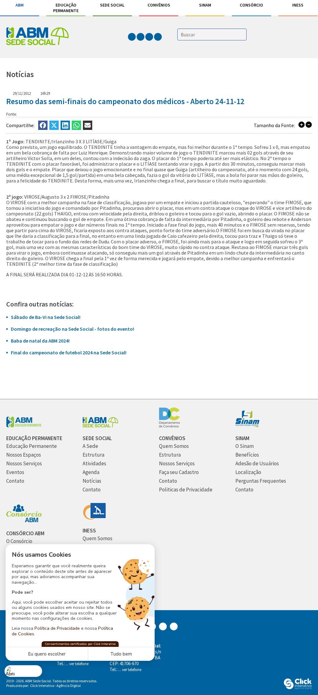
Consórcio (251, 5)
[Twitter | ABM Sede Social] (149, 36)
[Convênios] (169, 426)
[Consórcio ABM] (24, 521)
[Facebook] (43, 125)
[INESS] (94, 518)
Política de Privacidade (57, 628)
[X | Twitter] (54, 125)
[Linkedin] (65, 125)
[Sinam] (247, 426)
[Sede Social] (100, 426)
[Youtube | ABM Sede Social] (158, 36)
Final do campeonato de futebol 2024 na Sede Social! (68, 352)
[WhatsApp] (76, 125)
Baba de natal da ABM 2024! (40, 340)
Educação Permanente (66, 7)
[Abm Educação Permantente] (24, 426)
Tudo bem (121, 654)
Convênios (159, 5)
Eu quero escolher (47, 654)
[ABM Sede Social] (37, 36)
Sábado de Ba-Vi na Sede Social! (45, 317)
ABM (20, 5)
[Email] (87, 125)
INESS (297, 5)
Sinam (205, 5)
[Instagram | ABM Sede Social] (141, 36)
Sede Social (112, 5)
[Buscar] (241, 35)
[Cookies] (23, 671)
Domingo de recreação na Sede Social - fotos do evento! (72, 329)
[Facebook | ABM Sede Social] (132, 36)
